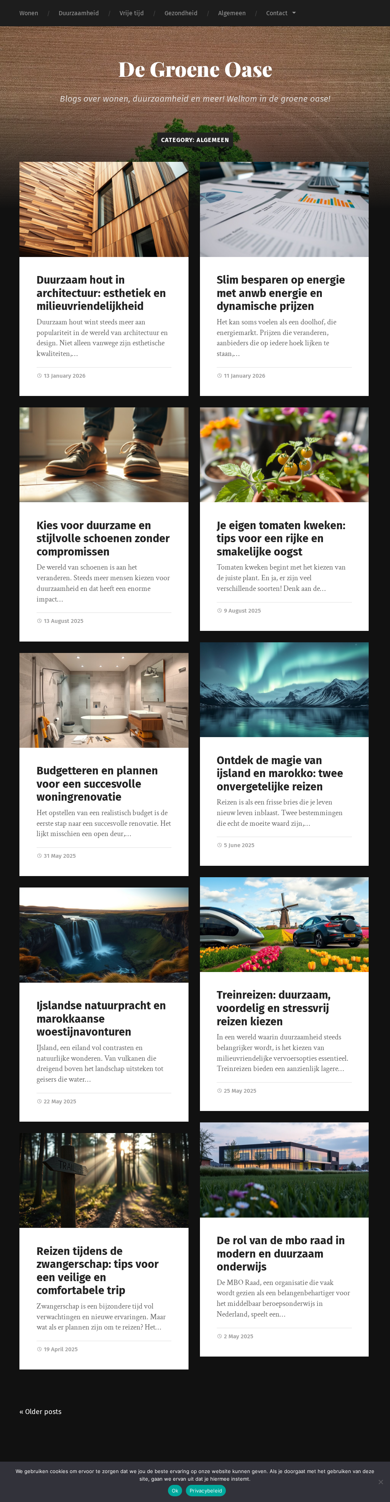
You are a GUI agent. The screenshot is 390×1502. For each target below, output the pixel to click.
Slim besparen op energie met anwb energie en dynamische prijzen (281, 293)
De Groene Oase (195, 68)
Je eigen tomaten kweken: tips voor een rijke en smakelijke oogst (281, 539)
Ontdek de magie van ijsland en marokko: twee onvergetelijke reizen (280, 773)
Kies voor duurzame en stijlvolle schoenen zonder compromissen (103, 539)
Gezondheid (181, 13)
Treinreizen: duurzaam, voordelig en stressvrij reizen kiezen (274, 1008)
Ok (175, 1491)
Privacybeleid (206, 1491)
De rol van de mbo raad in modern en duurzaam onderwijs (281, 1254)
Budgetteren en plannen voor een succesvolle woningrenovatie (97, 784)
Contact (277, 13)
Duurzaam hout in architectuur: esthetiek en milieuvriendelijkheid (101, 293)
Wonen (28, 13)
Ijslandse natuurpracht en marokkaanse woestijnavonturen (101, 1019)
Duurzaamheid (79, 13)
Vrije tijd (132, 13)
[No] (380, 1482)
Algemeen (232, 13)
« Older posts (40, 1412)
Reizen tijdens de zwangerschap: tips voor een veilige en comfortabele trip (98, 1271)
